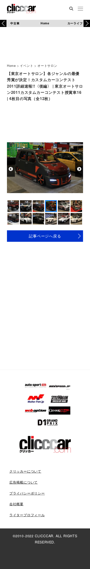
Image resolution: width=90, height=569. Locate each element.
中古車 (14, 23)
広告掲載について (23, 482)
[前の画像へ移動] (11, 169)
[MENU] (80, 9)
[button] (87, 23)
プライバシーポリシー (27, 493)
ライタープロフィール (27, 514)
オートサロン (47, 65)
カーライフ (75, 23)
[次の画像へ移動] (79, 169)
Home (45, 23)
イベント (26, 65)
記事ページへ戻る (45, 236)
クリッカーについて (25, 471)
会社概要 (16, 503)
